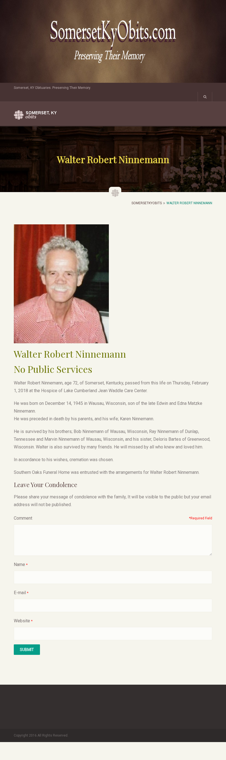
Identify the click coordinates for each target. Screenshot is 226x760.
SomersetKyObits (146, 203)
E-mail (20, 592)
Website (22, 620)
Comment (23, 518)
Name (19, 564)
